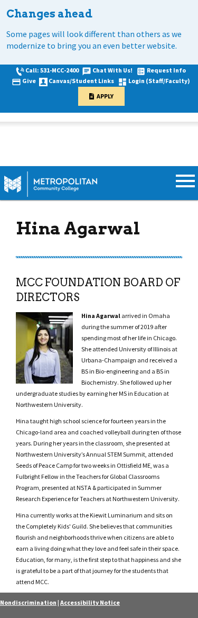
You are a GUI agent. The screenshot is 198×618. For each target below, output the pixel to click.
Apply (105, 96)
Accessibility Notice (90, 602)
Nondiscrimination (28, 602)
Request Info (166, 70)
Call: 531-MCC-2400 (52, 70)
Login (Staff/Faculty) (159, 81)
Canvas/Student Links (81, 81)
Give (29, 81)
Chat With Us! (112, 70)
